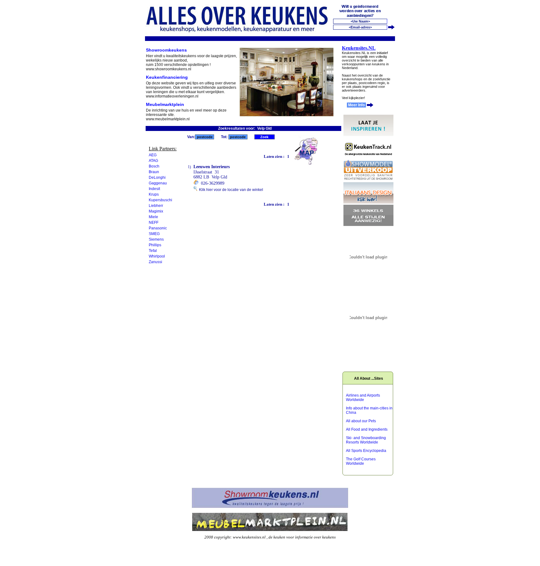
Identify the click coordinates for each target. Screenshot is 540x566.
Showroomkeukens (166, 50)
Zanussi (155, 262)
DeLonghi (157, 177)
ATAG (153, 160)
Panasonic (158, 228)
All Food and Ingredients (367, 429)
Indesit (154, 189)
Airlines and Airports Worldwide (363, 397)
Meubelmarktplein (165, 104)
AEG (153, 155)
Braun (154, 172)
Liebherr (156, 205)
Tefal (153, 250)
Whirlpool (157, 256)
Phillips (155, 245)
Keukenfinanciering (167, 77)
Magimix (156, 211)
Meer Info (356, 105)
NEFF (153, 222)
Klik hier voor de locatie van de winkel (230, 190)
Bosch (154, 166)
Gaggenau (158, 183)
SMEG (154, 234)
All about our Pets (361, 421)
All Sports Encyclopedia (366, 450)
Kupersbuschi (160, 200)
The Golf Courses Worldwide (361, 461)
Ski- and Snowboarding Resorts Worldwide (366, 440)
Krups (154, 194)
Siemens (156, 239)
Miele (153, 217)
